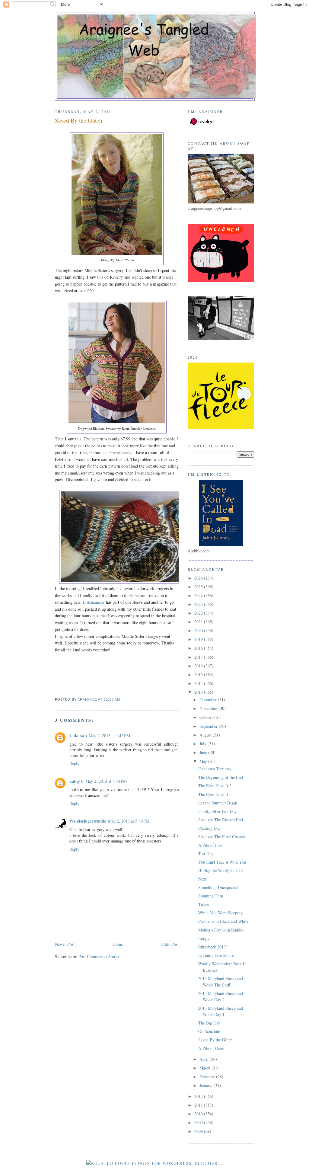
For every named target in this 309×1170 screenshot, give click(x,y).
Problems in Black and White (223, 921)
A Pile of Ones (211, 1048)
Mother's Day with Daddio (221, 930)
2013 (199, 692)
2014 (199, 683)
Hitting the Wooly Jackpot (220, 870)
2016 (199, 666)
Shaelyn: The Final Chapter (221, 836)
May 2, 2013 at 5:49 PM (128, 821)
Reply (74, 763)
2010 (199, 1114)
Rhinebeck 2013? (213, 947)
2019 (199, 639)
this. (78, 439)
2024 (199, 595)
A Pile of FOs (210, 845)
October (206, 717)
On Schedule (209, 1031)
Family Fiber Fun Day (217, 811)
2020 (199, 630)
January (206, 1085)
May (203, 761)
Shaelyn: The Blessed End (220, 820)
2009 (199, 1122)
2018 (199, 648)
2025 (199, 587)
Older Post (170, 944)
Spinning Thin (210, 896)
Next (202, 879)
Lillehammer (94, 602)
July (203, 743)
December (208, 699)
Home (118, 944)
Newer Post (65, 944)
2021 (199, 622)
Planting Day (209, 828)
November (208, 708)
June (203, 752)
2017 (199, 657)
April (204, 1059)
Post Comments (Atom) (98, 956)
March (205, 1068)
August (206, 735)
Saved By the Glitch (215, 1040)
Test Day (205, 853)
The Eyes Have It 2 (214, 785)
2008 (199, 1131)
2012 (199, 1096)
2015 (199, 674)
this (99, 277)
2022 (199, 613)
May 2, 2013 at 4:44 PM (106, 781)
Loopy (203, 938)
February (207, 1076)
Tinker (204, 904)
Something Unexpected (218, 887)
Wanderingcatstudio (87, 821)
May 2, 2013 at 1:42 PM (109, 735)
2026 (199, 578)
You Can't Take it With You (222, 862)
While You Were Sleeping (220, 913)
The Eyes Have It (213, 794)
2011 (199, 1105)
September (209, 726)
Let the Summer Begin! (218, 803)
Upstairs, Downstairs (216, 955)
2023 (199, 604)
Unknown (78, 735)
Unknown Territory (214, 769)
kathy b (76, 781)
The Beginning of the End (220, 777)
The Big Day (209, 1023)
